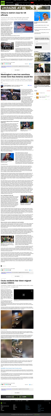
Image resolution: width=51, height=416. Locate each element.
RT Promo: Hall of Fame (41, 408)
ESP (3, 0)
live (32, 2)
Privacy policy (25, 414)
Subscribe (38, 47)
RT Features (30, 4)
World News (16, 4)
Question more (9, 2)
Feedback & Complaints (41, 410)
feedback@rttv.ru (3, 273)
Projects (49, 4)
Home (2, 10)
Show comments (17, 276)
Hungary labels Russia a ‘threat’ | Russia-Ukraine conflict (23, 2)
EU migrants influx (14, 386)
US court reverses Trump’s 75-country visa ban (11, 368)
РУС (4, 0)
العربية (1, 0)
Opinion (37, 4)
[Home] (3, 3)
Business (21, 4)
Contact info (39, 409)
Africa (26, 4)
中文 (10, 0)
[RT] (15, 0)
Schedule (27, 408)
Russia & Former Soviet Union (10, 4)
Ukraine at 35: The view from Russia (40, 62)
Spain (9, 386)
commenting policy (9, 66)
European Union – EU (4, 386)
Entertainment (41, 4)
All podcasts (48, 90)
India (24, 4)
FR (7, 0)
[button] (17, 319)
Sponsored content (28, 409)
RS (8, 0)
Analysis (34, 4)
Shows (45, 4)
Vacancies (39, 411)
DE (6, 0)
